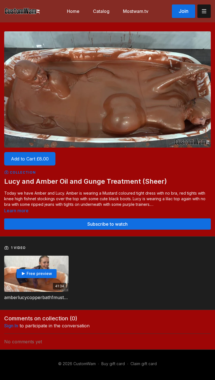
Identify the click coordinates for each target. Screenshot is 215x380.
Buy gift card (113, 363)
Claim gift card (143, 363)
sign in (11, 325)
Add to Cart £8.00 (30, 159)
